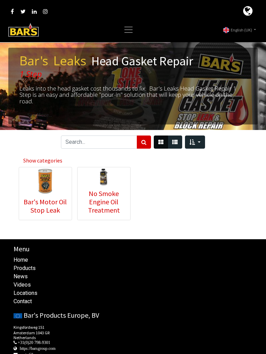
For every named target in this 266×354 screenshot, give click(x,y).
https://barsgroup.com (37, 348)
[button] (195, 142)
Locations (25, 293)
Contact (23, 301)
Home (21, 260)
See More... (39, 114)
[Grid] (161, 142)
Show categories (42, 160)
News (21, 276)
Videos (22, 284)
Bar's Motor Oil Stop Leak (45, 205)
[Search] (144, 142)
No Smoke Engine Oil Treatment (104, 201)
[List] (175, 142)
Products (25, 268)
